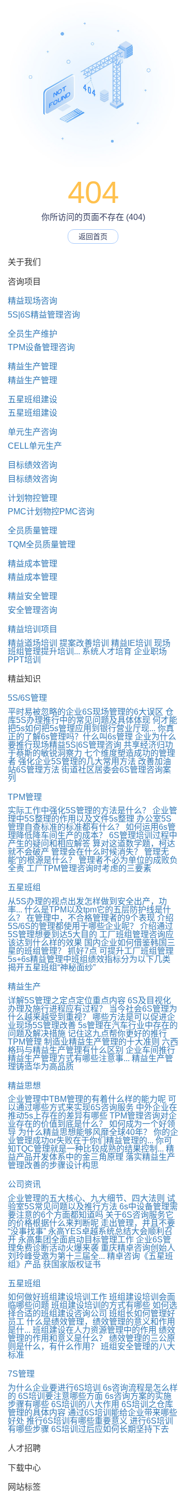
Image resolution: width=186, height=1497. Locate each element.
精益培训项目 (32, 629)
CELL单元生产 (35, 446)
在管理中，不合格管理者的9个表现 (90, 917)
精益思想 (24, 1085)
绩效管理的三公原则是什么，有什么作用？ (91, 1342)
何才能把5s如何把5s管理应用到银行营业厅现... (92, 724)
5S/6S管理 (27, 698)
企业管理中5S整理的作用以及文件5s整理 (92, 814)
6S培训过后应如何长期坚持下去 (110, 1429)
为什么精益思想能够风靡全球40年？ (84, 1132)
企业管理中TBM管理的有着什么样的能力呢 (87, 1099)
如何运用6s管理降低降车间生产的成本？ (92, 831)
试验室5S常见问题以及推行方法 (91, 1202)
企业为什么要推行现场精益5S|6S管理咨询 (92, 740)
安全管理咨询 (32, 610)
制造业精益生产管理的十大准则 (102, 1041)
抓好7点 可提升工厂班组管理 (121, 951)
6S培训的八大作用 (85, 1404)
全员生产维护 (32, 333)
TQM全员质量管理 (41, 544)
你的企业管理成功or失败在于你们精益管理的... (93, 1136)
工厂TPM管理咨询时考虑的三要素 (88, 868)
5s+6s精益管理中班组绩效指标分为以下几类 (89, 959)
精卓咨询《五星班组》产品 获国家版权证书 (90, 1260)
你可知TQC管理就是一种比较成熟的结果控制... (90, 1144)
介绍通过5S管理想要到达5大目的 (90, 930)
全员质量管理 (32, 530)
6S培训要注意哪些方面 (60, 1396)
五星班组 (24, 887)
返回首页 (93, 236)
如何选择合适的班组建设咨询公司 (92, 1309)
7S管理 (21, 1373)
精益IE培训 (131, 643)
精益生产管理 (32, 366)
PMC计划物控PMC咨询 (51, 511)
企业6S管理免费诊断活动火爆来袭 (89, 1243)
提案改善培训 (84, 643)
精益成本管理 (32, 563)
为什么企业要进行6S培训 (54, 1387)
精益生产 (24, 986)
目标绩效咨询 (32, 465)
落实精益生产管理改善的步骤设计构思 (91, 1161)
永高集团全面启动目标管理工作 (76, 1239)
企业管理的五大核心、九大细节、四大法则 (86, 1198)
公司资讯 (24, 1184)
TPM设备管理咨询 (41, 347)
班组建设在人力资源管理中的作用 (95, 1330)
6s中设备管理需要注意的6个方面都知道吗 (93, 1210)
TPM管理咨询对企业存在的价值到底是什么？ (92, 1119)
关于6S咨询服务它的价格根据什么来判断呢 (91, 1218)
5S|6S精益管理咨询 (44, 314)
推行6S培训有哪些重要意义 (77, 1420)
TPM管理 (25, 797)
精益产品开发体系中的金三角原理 (91, 1152)
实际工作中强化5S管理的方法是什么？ (79, 810)
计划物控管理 (32, 498)
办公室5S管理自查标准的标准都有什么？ (90, 822)
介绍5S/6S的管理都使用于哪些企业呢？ (91, 922)
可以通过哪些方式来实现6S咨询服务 (92, 1103)
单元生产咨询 (32, 432)
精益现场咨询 (32, 300)
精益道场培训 (32, 643)
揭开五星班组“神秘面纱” (52, 967)
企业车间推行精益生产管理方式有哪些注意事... (91, 1054)
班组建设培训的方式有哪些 (100, 1305)
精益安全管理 (32, 596)
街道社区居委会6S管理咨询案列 (89, 773)
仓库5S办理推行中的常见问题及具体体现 (91, 715)
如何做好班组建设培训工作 (57, 1297)
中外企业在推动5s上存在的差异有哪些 (92, 1111)
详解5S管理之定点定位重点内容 (67, 1000)
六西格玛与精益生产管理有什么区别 (93, 1045)
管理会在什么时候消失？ (96, 851)
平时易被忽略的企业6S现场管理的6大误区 (85, 711)
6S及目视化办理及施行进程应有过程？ (89, 1004)
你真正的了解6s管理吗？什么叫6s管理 (91, 732)
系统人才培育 (107, 651)
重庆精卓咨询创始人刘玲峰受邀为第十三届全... (91, 1251)
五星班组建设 (32, 399)
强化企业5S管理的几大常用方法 (77, 761)
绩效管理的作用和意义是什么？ (91, 1334)
